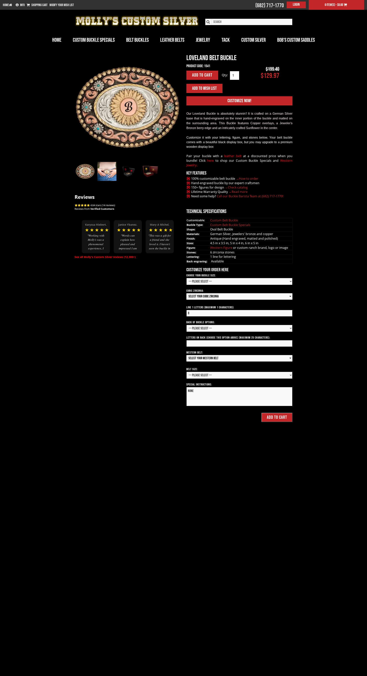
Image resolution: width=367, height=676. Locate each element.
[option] (96, 236)
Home (56, 40)
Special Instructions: (199, 384)
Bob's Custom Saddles (296, 40)
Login (296, 4)
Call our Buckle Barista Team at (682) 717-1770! (250, 196)
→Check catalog (236, 187)
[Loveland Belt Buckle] (128, 108)
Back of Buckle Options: (200, 322)
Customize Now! (239, 101)
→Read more (238, 192)
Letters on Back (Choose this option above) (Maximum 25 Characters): (228, 338)
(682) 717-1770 (269, 5)
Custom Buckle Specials (94, 40)
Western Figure (221, 248)
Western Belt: (194, 352)
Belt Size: (192, 369)
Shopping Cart (39, 5)
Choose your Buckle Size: (201, 275)
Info (22, 5)
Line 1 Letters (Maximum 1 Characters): (210, 307)
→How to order (247, 178)
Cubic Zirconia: (195, 291)
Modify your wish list (62, 5)
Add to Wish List (204, 88)
